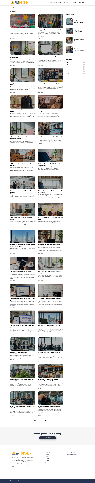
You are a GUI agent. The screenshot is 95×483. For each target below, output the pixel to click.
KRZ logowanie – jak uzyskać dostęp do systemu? (78, 21)
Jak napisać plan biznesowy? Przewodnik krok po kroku (22, 83)
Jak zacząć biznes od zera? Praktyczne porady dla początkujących (50, 191)
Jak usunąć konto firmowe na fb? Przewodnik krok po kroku (22, 326)
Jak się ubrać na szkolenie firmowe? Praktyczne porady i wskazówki (49, 272)
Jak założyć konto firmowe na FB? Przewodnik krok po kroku (22, 299)
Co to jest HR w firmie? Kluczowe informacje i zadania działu (21, 353)
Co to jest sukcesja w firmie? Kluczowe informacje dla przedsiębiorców (22, 380)
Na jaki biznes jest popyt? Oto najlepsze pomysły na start (50, 218)
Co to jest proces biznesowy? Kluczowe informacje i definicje (22, 191)
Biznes (51, 2)
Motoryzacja (68, 2)
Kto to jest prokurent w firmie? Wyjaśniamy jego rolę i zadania (22, 407)
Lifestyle (81, 2)
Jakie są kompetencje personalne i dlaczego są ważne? (49, 30)
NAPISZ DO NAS (47, 438)
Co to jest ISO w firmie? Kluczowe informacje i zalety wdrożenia (49, 407)
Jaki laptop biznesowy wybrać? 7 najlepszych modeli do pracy (49, 164)
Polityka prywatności (14, 481)
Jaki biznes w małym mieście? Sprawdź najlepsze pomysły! (22, 164)
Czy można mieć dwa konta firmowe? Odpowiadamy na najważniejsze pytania (22, 245)
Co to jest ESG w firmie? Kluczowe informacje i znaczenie (49, 353)
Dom (55, 2)
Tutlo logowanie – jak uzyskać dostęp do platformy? (78, 31)
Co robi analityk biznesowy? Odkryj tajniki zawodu (50, 137)
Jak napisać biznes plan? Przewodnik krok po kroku (50, 244)
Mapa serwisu (26, 481)
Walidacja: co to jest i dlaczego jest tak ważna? (21, 29)
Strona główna (13, 7)
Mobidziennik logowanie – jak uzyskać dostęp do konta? (79, 49)
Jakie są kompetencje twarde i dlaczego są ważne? (50, 83)
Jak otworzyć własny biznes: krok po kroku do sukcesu (21, 218)
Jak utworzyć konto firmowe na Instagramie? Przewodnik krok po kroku (21, 272)
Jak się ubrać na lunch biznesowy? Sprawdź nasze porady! (22, 110)
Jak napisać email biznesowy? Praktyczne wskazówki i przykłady (20, 137)
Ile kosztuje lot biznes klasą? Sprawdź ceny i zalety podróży (50, 110)
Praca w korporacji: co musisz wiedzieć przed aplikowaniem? (21, 56)
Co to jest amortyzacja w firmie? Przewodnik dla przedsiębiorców (49, 299)
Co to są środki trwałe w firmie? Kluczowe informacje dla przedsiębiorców (48, 380)
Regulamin (35, 481)
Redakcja (14, 469)
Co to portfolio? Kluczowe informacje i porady (49, 56)
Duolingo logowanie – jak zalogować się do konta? (79, 40)
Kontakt (14, 472)
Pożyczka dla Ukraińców (72, 454)
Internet (60, 2)
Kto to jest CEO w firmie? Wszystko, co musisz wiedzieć (49, 326)
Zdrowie (75, 2)
